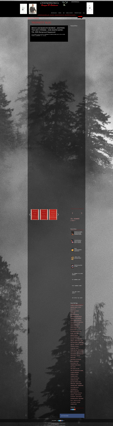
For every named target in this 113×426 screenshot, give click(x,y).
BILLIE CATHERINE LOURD (75, 336)
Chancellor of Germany (75, 346)
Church (77, 348)
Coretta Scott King (74, 350)
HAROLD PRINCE (79, 383)
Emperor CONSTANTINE (75, 361)
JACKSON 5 (72, 394)
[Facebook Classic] (71, 409)
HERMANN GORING (74, 385)
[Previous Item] (72, 213)
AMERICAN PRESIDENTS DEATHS (76, 316)
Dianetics (78, 355)
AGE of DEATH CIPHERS (75, 310)
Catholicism (77, 344)
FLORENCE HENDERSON (75, 372)
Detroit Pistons (73, 355)
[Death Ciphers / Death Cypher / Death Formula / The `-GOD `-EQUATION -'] (90, 8)
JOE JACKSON (73, 396)
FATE (77, 363)
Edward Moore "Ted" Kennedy (76, 359)
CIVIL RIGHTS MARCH (74, 342)
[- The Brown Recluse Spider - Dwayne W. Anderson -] (23, 8)
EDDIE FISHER (73, 357)
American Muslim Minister (75, 327)
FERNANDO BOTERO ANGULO (76, 364)
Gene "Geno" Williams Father (76, 381)
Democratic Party (80, 353)
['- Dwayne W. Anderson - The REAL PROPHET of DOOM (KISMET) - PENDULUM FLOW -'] (33, 9)
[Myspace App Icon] (57, 420)
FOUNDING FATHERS (74, 376)
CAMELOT (72, 340)
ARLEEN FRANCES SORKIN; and (76, 320)
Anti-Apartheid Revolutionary (76, 331)
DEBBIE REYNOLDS (80, 351)
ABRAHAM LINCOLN (74, 307)
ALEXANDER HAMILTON (75, 314)
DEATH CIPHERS (80, 350)
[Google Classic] (74, 409)
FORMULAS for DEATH (74, 374)
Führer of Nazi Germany (75, 377)
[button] (35, 214)
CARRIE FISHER (77, 340)
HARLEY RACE (73, 383)
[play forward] (58, 214)
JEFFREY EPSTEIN (78, 394)
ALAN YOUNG (73, 312)
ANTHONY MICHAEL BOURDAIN (76, 318)
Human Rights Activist (75, 387)
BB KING (72, 333)
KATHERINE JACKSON (74, 398)
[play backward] (30, 214)
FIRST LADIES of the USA (75, 368)
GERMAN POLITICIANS (74, 379)
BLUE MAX (72, 338)
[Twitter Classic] (73, 409)
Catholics (81, 344)
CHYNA (81, 340)
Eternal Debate (73, 363)
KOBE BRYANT (81, 398)
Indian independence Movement (76, 392)
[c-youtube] (60, 420)
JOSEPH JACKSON (79, 396)
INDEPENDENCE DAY (74, 389)
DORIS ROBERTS (73, 353)
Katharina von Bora (77, 400)
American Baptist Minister (75, 323)
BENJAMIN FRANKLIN (74, 335)
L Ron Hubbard (73, 402)
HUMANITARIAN (80, 385)
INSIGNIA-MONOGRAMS (75, 391)
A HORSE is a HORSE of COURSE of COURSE (77, 305)
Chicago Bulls (73, 348)
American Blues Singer (75, 325)
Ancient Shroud (73, 329)
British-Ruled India (78, 338)
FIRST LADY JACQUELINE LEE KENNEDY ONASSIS (77, 370)
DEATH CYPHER (73, 351)
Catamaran (72, 344)
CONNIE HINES (81, 342)
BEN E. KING (76, 333)
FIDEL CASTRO (73, 366)
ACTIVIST (79, 307)
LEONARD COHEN (74, 404)
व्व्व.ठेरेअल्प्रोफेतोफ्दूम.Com (75, 1)
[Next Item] (81, 213)
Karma (72, 400)
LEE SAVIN (78, 402)
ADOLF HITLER (73, 309)
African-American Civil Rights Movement (77, 322)
